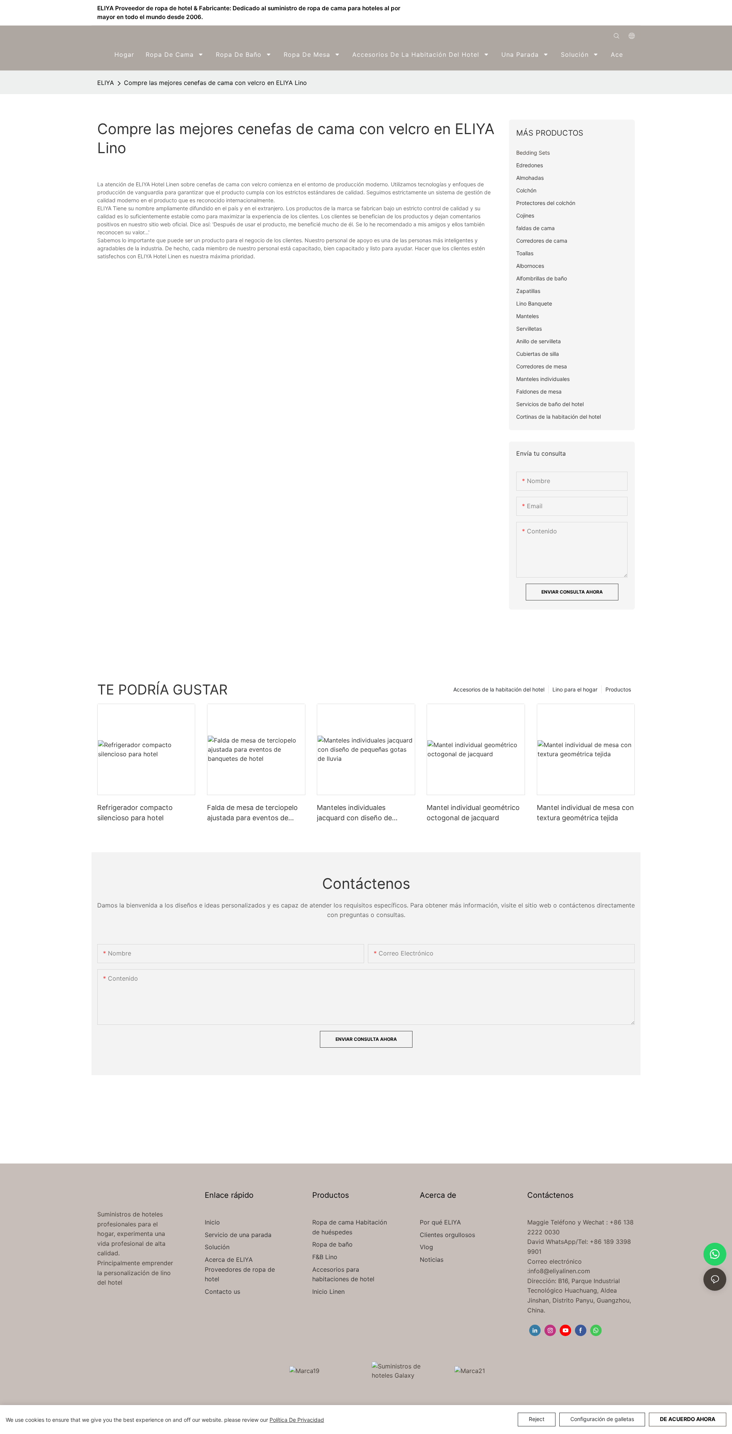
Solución (218, 1247)
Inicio (212, 1222)
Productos (618, 689)
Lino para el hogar (574, 689)
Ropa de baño (332, 1244)
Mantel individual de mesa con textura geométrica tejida (585, 812)
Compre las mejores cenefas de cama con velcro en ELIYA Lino (215, 82)
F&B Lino (324, 1257)
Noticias (431, 1259)
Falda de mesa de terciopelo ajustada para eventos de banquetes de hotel (252, 813)
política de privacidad (297, 1419)
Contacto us (222, 1291)
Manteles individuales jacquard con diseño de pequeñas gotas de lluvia (356, 813)
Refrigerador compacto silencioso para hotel (135, 812)
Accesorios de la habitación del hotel (498, 689)
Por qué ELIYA (440, 1222)
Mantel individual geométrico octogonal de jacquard (473, 812)
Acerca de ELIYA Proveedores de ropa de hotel (240, 1269)
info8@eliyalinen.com (559, 1271)
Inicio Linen (328, 1291)
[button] (629, 54)
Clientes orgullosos (447, 1235)
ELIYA (105, 82)
